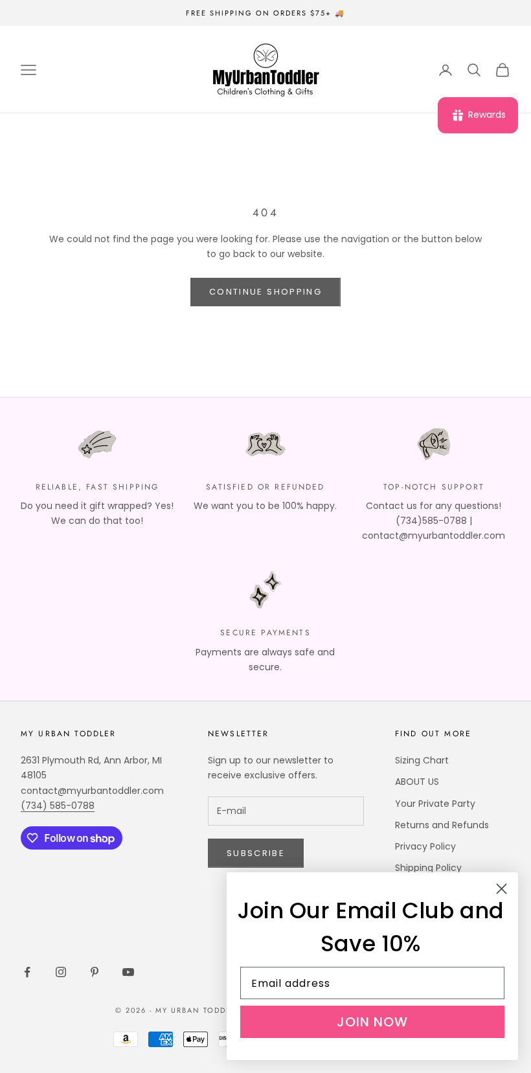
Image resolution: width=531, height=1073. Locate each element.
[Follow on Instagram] (60, 972)
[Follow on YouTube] (128, 972)
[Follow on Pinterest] (94, 972)
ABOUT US (417, 781)
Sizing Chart (422, 760)
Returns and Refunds (442, 825)
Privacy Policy (425, 846)
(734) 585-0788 (58, 805)
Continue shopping (265, 292)
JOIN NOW (372, 1022)
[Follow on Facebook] (27, 972)
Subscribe (256, 853)
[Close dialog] (501, 888)
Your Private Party (435, 803)
